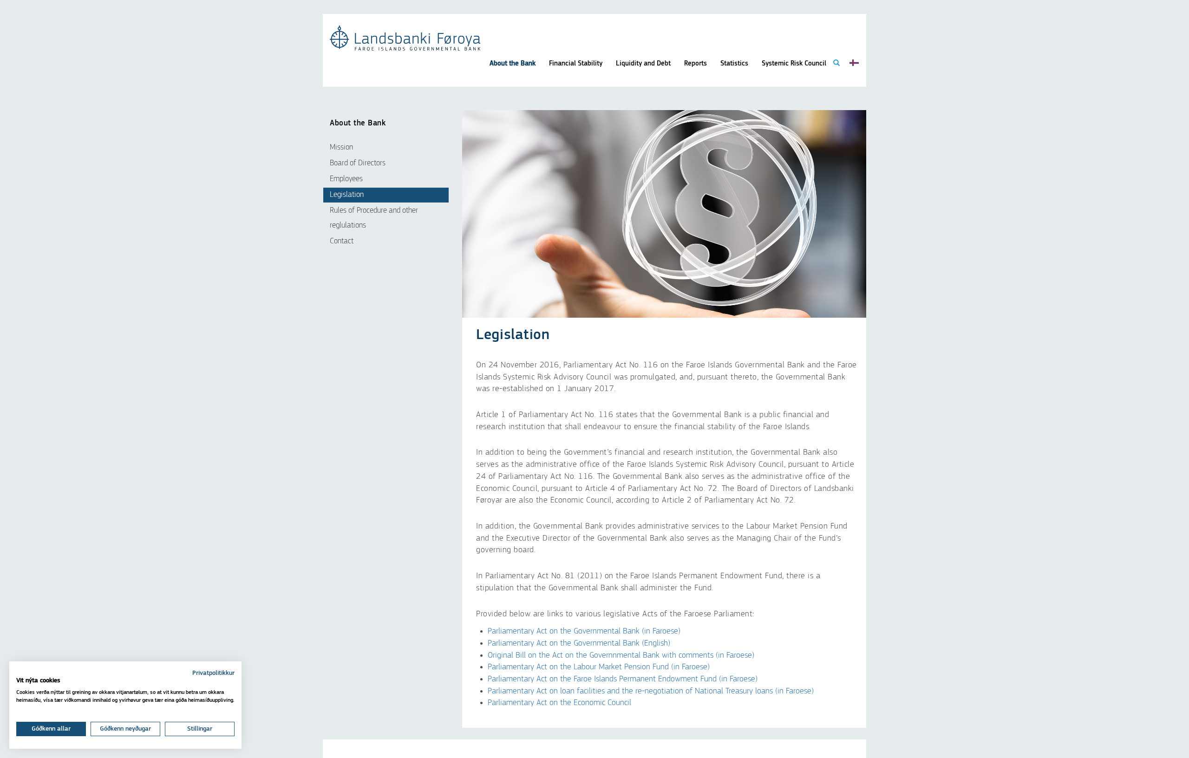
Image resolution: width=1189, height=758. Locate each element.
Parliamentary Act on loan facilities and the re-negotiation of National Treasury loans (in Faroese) (651, 691)
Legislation (347, 195)
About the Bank (513, 63)
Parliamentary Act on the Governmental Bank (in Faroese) (584, 631)
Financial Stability (575, 63)
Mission (341, 147)
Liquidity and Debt (643, 63)
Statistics (734, 63)
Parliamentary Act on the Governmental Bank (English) (579, 643)
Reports (695, 63)
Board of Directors (357, 163)
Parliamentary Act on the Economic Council (559, 703)
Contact (341, 241)
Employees (346, 179)
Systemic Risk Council (794, 63)
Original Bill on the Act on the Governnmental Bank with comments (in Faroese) (621, 655)
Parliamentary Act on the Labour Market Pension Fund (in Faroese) (599, 667)
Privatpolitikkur (213, 673)
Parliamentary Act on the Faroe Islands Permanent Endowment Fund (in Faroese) (623, 679)
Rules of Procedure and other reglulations (374, 218)
